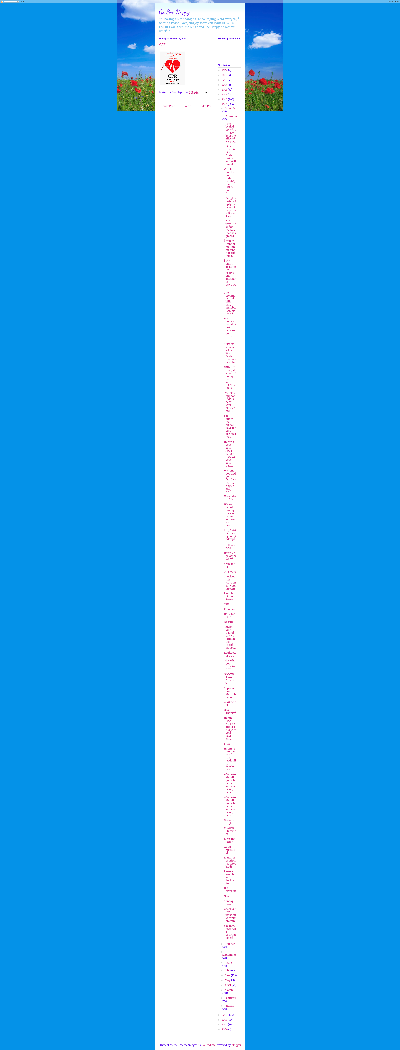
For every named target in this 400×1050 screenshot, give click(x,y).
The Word (230, 571)
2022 (225, 70)
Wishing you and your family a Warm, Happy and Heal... (230, 481)
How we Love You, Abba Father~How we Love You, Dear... (229, 453)
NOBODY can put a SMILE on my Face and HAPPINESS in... (230, 378)
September (229, 954)
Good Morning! (229, 849)
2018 (225, 79)
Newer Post (167, 106)
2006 (225, 1029)
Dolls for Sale (229, 615)
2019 (225, 75)
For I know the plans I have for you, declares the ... (230, 426)
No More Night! (229, 822)
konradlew (208, 1045)
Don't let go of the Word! (230, 556)
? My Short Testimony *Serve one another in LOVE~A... (230, 274)
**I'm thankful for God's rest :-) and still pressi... (230, 155)
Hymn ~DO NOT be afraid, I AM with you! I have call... (230, 728)
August (229, 962)
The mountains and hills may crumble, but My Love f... (230, 303)
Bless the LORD (229, 840)
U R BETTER (230, 890)
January (229, 1005)
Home (187, 106)
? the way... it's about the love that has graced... (230, 228)
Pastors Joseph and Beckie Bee (229, 877)
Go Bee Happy (174, 12)
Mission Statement (230, 831)
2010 (225, 1024)
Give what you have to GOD (230, 665)
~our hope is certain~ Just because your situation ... (230, 329)
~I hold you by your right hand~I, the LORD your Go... (229, 181)
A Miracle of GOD (230, 654)
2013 (225, 104)
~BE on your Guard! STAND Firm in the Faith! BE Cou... (230, 637)
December (231, 108)
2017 (225, 84)
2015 (225, 94)
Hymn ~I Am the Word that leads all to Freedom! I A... (230, 759)
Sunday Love (229, 902)
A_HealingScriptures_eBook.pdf (230, 862)
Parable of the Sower (228, 596)
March (229, 990)
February (230, 998)
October (230, 943)
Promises (229, 609)
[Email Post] (206, 92)
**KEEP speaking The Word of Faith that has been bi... (230, 353)
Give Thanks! (230, 711)
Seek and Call (229, 565)
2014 (225, 99)
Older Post (206, 106)
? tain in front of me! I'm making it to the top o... (229, 248)
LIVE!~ (228, 743)
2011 (225, 1019)
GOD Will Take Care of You (230, 679)
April (228, 985)
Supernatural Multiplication (230, 693)
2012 (225, 1014)
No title (228, 622)
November (231, 116)
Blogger (236, 1045)
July (227, 970)
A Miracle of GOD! (230, 703)
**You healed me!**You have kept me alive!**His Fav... (230, 132)
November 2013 (230, 498)
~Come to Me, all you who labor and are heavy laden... (230, 783)
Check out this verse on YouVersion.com (230, 582)
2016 (225, 89)
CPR (226, 604)
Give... (227, 896)
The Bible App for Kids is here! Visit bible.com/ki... (230, 402)
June (228, 975)
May (228, 980)
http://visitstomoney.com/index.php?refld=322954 (230, 539)
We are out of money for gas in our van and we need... (230, 515)
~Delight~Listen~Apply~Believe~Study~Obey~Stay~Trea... (230, 207)
